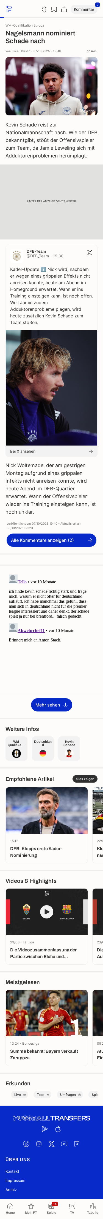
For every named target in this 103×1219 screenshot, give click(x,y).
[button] (84, 9)
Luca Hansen (21, 51)
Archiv (11, 1189)
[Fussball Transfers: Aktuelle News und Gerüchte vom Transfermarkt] (51, 1118)
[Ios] (58, 1129)
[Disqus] (51, 641)
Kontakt (12, 1171)
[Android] (45, 1129)
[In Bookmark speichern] (54, 9)
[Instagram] (39, 1144)
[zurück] (8, 9)
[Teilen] (64, 9)
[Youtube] (64, 1144)
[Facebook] (26, 1144)
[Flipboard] (77, 1144)
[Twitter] (52, 1144)
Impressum (15, 1180)
